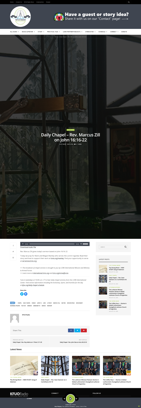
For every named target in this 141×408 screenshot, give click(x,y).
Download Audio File (28, 247)
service (44, 305)
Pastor (23, 305)
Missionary (79, 303)
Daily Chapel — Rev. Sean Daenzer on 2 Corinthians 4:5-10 (118, 279)
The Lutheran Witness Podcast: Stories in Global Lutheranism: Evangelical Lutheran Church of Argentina (118, 292)
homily (34, 303)
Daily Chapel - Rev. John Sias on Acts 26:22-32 (73, 342)
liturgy (49, 303)
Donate (48, 2)
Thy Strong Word (114, 265)
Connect (113, 32)
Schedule (101, 32)
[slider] (86, 244)
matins (64, 303)
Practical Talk (52, 32)
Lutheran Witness (114, 287)
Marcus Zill (56, 303)
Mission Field (71, 303)
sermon (29, 305)
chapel (20, 303)
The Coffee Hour (114, 301)
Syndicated (89, 32)
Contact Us (19, 2)
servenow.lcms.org (29, 261)
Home (12, 2)
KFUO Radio (62, 144)
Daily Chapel (70, 130)
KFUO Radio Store (29, 2)
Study (40, 32)
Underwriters (40, 2)
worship (49, 305)
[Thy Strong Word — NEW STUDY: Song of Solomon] (103, 269)
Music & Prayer (27, 32)
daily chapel (26, 303)
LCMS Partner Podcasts (71, 32)
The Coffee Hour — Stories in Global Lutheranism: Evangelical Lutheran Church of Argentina (117, 306)
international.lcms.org (41, 273)
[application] (55, 244)
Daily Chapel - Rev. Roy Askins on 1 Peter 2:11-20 (27, 342)
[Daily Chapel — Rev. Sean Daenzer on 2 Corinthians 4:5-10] (103, 279)
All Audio (13, 32)
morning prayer (15, 305)
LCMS (44, 303)
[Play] (23, 244)
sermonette (36, 305)
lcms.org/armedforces (60, 273)
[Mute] (81, 244)
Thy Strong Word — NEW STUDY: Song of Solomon (116, 268)
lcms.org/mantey (57, 258)
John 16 (39, 303)
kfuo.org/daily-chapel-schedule (33, 285)
